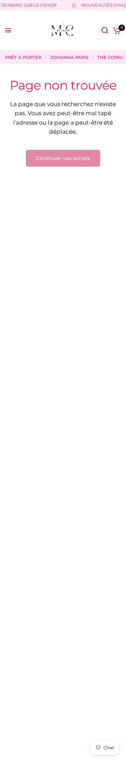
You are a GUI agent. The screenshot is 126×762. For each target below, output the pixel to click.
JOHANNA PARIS (69, 57)
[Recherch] (105, 30)
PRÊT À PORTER (23, 57)
